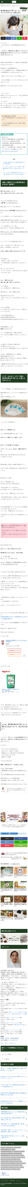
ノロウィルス (3, 1153)
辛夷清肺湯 (3, 1169)
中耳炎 (13, 1155)
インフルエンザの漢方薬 (6, 1149)
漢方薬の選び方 (4, 1163)
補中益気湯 (11, 1167)
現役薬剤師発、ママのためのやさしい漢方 (15, 1183)
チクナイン (22, 1151)
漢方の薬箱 (11, 1161)
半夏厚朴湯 (13, 1157)
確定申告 (3, 1165)
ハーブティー (10, 1153)
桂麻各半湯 (13, 1159)
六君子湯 (22, 1155)
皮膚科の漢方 (22, 1163)
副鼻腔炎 (3, 1157)
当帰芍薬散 (3, 1159)
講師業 (16, 1167)
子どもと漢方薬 (5, 833)
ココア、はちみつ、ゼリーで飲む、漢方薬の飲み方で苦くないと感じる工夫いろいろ (14, 168)
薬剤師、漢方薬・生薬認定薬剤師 (10, 1038)
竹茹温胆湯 (8, 1165)
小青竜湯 (23, 1157)
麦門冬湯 (8, 1169)
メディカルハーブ (4, 1155)
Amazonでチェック (13, 650)
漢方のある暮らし (4, 1161)
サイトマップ (18, 1180)
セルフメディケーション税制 (7, 1151)
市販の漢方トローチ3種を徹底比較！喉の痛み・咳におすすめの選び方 (12, 1124)
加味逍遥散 (8, 1157)
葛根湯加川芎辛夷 (4, 1167)
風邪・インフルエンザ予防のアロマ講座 (18, 1012)
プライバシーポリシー (5, 1180)
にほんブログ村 (5, 1175)
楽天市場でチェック (14, 654)
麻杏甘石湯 (13, 1169)
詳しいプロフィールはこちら (9, 151)
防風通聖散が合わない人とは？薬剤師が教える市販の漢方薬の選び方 (13, 1112)
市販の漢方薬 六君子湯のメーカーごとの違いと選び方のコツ (13, 1136)
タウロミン (16, 1151)
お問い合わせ (12, 1180)
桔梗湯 (18, 1159)
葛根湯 (20, 1165)
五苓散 (17, 1155)
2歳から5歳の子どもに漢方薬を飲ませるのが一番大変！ (14, 163)
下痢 (10, 1155)
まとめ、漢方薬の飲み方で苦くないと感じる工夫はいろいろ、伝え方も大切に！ (14, 173)
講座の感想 (21, 1167)
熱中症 (17, 1163)
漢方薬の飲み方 (14, 833)
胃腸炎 (12, 1165)
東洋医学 (8, 1159)
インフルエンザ (17, 1147)
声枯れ (18, 1157)
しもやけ (3, 1147)
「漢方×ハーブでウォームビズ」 (12, 1017)
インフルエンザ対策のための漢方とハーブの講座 (16, 1014)
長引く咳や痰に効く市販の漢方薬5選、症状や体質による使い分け (13, 1118)
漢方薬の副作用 (18, 1161)
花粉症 (16, 1165)
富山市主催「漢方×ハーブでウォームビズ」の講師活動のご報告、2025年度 (13, 1130)
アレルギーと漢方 (9, 1147)
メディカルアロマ (17, 1153)
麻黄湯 (18, 1169)
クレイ (13, 1149)
